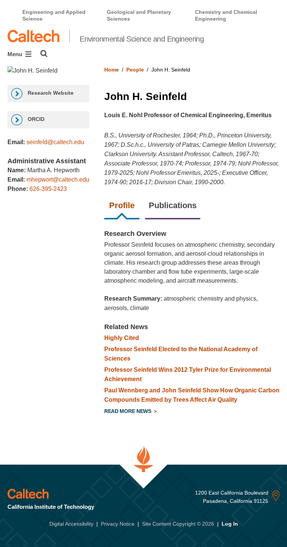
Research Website (50, 93)
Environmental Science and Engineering (142, 39)
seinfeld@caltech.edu (55, 142)
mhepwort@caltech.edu (58, 179)
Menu (15, 54)
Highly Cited (121, 338)
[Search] (43, 53)
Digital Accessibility (71, 524)
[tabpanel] (192, 323)
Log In (230, 524)
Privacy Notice (118, 524)
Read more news (128, 411)
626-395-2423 (48, 189)
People (135, 70)
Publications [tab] (173, 205)
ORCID (35, 119)
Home (111, 70)
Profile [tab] (122, 205)
